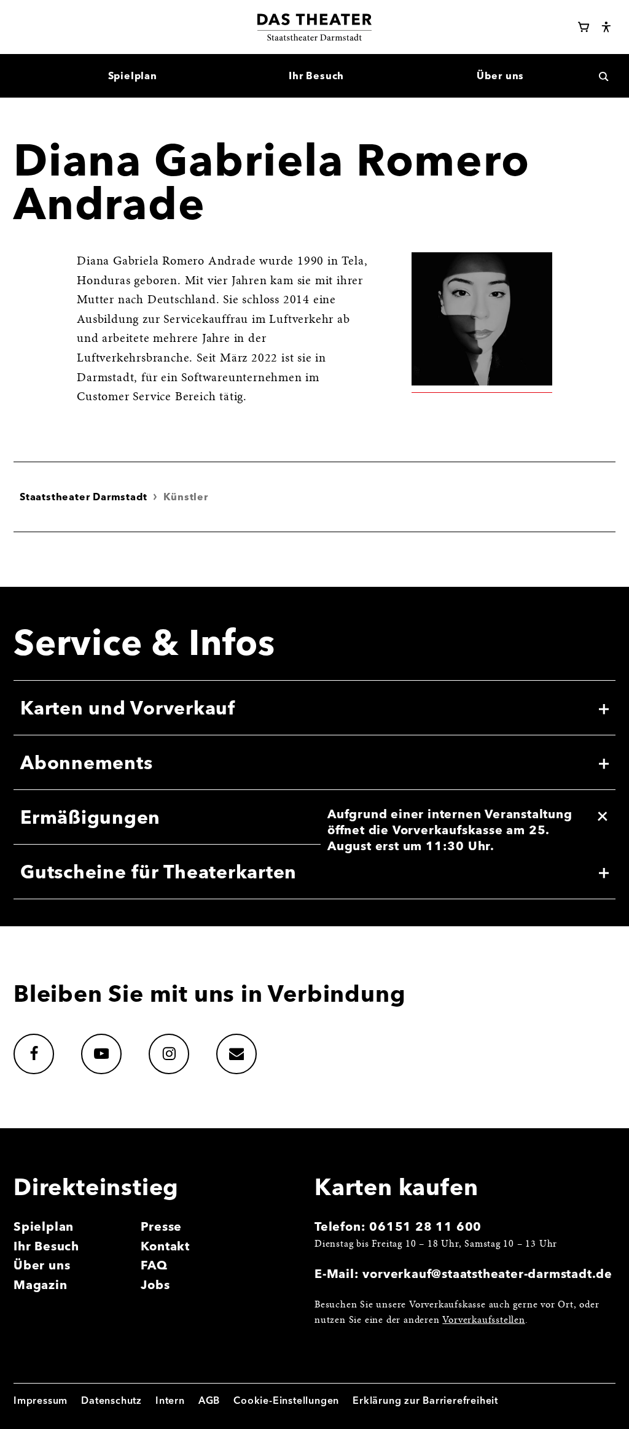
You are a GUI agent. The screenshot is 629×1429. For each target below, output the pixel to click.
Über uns (42, 1265)
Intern (170, 1400)
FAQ (154, 1265)
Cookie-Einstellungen (286, 1400)
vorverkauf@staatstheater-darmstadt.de (487, 1273)
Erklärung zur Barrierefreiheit (425, 1400)
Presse (161, 1226)
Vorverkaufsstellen (483, 1320)
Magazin (41, 1284)
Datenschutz (111, 1400)
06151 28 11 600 (425, 1226)
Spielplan (44, 1226)
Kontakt (165, 1246)
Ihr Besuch (46, 1246)
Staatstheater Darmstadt (83, 496)
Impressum (41, 1400)
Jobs (155, 1284)
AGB (209, 1400)
